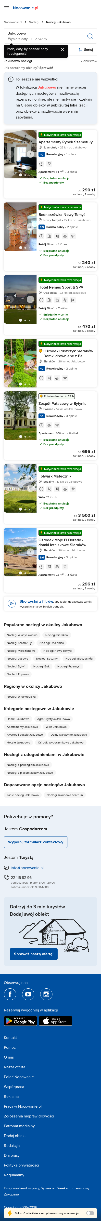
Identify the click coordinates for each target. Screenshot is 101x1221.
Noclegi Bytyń (16, 666)
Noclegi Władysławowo (22, 635)
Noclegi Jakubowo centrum (65, 795)
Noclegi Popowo (18, 674)
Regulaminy (14, 1175)
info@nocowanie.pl (27, 867)
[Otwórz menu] (6, 8)
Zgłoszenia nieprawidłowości (29, 1116)
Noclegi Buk (41, 666)
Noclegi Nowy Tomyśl (57, 651)
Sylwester (48, 1188)
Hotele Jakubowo (18, 742)
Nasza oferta (14, 1067)
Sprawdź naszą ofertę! (33, 954)
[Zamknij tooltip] (62, 49)
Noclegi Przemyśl (68, 666)
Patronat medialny (19, 1125)
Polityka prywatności (21, 1165)
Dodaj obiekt (15, 1135)
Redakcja (12, 1145)
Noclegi (34, 22)
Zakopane (11, 1194)
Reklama (11, 1096)
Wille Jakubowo (56, 727)
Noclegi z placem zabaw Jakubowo (30, 772)
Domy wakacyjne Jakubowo (69, 734)
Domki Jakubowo (18, 719)
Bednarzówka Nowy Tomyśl (62, 214)
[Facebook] (10, 994)
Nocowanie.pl (13, 22)
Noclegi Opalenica (51, 643)
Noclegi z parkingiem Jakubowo (28, 765)
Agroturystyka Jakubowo (53, 719)
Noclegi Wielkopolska (21, 696)
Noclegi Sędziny (47, 658)
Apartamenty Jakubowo (22, 727)
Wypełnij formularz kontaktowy (35, 842)
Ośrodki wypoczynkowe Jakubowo (61, 742)
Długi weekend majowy (21, 1188)
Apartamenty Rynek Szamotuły (65, 142)
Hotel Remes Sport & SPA (60, 287)
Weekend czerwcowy (73, 1188)
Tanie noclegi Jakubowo (23, 795)
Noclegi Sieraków (56, 635)
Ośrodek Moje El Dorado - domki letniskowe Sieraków (62, 542)
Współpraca (14, 1086)
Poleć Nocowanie (19, 1076)
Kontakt (10, 1037)
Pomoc (10, 1047)
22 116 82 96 (21, 877)
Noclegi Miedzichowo (21, 651)
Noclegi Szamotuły (19, 643)
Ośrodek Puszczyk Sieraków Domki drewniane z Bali (68, 353)
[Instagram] (46, 994)
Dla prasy (12, 1155)
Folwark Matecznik (54, 476)
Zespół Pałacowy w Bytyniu (62, 403)
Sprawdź (46, 67)
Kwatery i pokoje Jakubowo (25, 734)
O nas (9, 1057)
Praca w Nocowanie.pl (23, 1106)
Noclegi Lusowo (17, 658)
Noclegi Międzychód (79, 658)
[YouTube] (28, 994)
